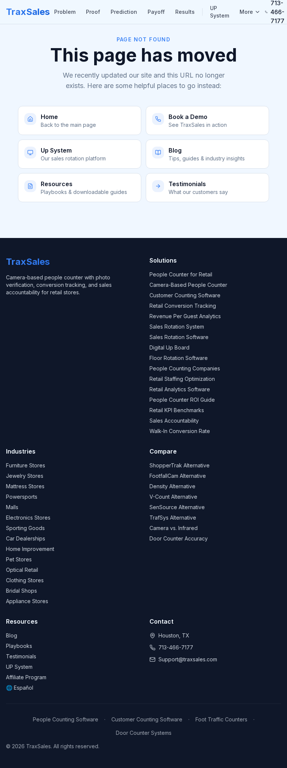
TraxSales (28, 11)
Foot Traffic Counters (221, 719)
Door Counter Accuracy (178, 538)
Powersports (21, 496)
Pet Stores (19, 559)
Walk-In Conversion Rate (179, 431)
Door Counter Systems (144, 733)
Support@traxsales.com (187, 659)
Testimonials (21, 656)
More (246, 12)
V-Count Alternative (173, 496)
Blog (11, 635)
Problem (64, 12)
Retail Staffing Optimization (182, 379)
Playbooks (19, 646)
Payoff (156, 12)
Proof (93, 12)
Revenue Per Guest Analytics (185, 316)
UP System (219, 12)
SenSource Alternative (177, 507)
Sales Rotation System (176, 326)
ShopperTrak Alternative (179, 465)
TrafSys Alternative (172, 517)
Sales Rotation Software (179, 337)
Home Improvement (30, 549)
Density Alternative (172, 486)
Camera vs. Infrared (173, 528)
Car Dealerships (25, 538)
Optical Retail (22, 570)
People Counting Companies (184, 368)
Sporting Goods (25, 528)
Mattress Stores (25, 486)
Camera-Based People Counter (188, 285)
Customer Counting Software (184, 295)
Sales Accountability (174, 420)
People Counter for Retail (180, 274)
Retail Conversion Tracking (182, 306)
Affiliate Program (26, 677)
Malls (12, 507)
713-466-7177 (175, 647)
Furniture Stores (25, 465)
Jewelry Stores (24, 476)
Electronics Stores (28, 517)
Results (185, 12)
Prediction (124, 12)
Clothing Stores (25, 580)
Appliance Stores (27, 601)
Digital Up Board (169, 347)
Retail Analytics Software (179, 389)
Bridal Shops (21, 590)
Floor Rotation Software (178, 358)
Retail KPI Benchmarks (176, 410)
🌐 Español (19, 687)
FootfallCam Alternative (177, 476)
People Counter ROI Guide (182, 399)
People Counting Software (65, 719)
